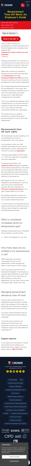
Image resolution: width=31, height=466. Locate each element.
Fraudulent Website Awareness (19, 413)
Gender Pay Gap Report (16, 400)
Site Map (6, 413)
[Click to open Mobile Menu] (28, 5)
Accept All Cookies (14, 456)
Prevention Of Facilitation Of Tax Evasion (15, 423)
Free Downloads (13, 379)
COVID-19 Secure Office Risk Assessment (15, 406)
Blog (21, 379)
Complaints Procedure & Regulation (15, 410)
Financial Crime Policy (15, 420)
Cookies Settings (14, 461)
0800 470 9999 (17, 349)
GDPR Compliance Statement (15, 396)
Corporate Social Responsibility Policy (15, 390)
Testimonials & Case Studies (15, 383)
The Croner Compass (15, 417)
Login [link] (26, 1)
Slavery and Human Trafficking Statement (15, 403)
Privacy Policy (15, 393)
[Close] (26, 444)
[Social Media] (7, 371)
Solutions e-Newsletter (15, 386)
